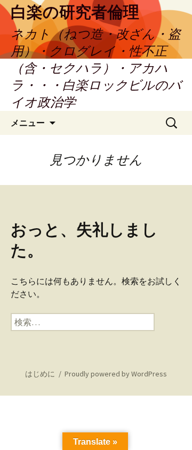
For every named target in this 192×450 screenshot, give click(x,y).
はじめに (40, 374)
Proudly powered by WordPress (116, 374)
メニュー (28, 122)
